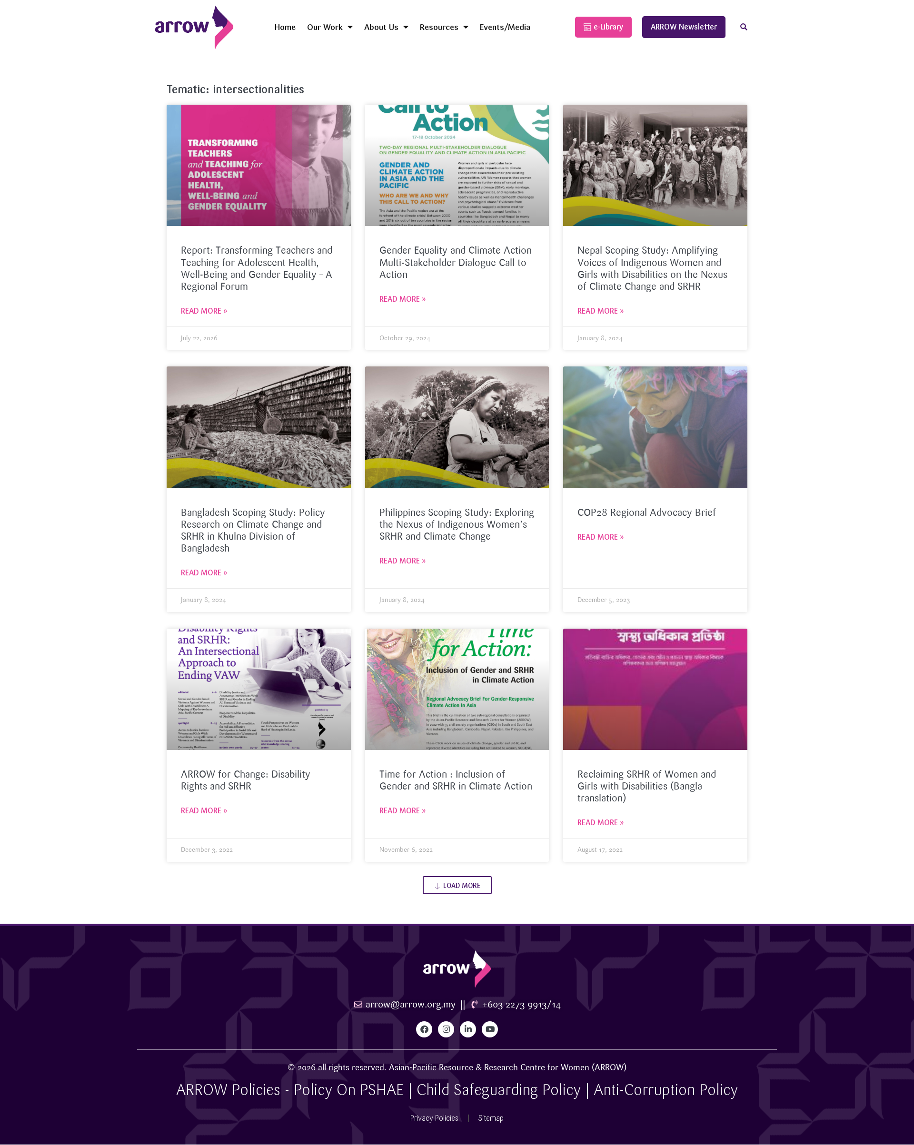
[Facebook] (424, 1029)
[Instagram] (446, 1029)
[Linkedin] (468, 1029)
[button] (744, 27)
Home (285, 27)
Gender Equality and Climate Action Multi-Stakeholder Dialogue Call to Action (455, 262)
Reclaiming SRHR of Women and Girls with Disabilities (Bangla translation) (646, 786)
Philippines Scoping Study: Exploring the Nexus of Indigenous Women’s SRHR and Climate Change (456, 525)
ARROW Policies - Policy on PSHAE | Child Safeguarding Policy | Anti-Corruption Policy (457, 1090)
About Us (381, 27)
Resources (439, 27)
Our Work (325, 27)
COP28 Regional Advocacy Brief (646, 513)
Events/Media (505, 27)
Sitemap (491, 1118)
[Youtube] (490, 1029)
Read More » (204, 311)
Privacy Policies (434, 1118)
